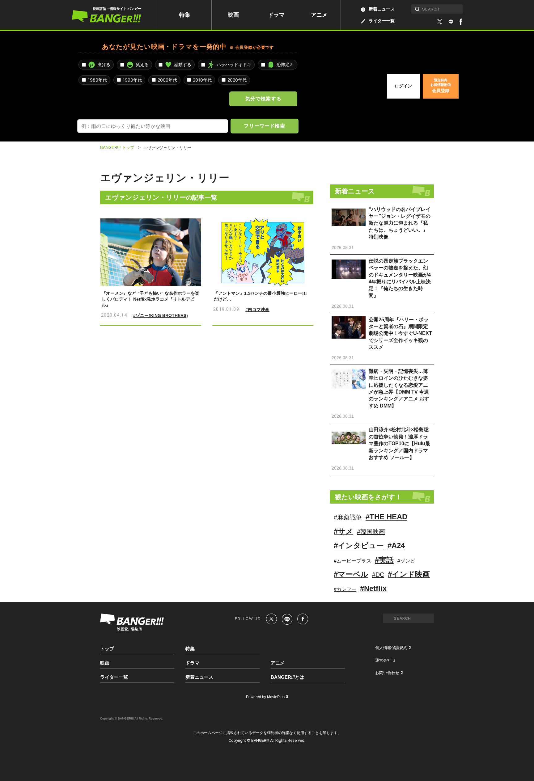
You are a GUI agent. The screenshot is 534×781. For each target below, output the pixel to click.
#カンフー (345, 589)
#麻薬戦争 (348, 517)
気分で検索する (263, 98)
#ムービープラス (352, 561)
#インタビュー (359, 545)
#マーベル (351, 574)
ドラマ (276, 15)
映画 (233, 15)
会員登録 (440, 85)
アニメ (319, 15)
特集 (184, 15)
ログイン (403, 85)
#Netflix (373, 588)
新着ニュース (382, 8)
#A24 (396, 545)
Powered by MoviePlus (265, 697)
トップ (107, 648)
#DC (378, 574)
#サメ (343, 531)
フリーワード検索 (264, 126)
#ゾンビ (406, 561)
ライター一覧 (382, 20)
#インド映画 (409, 574)
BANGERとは (287, 677)
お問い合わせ (387, 672)
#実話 (384, 560)
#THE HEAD (386, 517)
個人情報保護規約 (391, 647)
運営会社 (383, 660)
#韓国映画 (371, 531)
